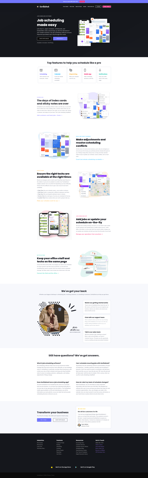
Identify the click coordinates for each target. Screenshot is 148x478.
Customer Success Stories (82, 446)
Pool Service (40, 444)
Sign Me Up (60, 38)
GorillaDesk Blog (80, 448)
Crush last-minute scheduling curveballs (89, 159)
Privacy (49, 475)
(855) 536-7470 (99, 442)
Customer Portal (60, 442)
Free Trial (107, 6)
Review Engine (60, 450)
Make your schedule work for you (47, 201)
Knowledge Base (80, 442)
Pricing (72, 6)
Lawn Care (39, 446)
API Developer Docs (100, 452)
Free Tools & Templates (81, 452)
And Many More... (41, 448)
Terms (52, 475)
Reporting (59, 452)
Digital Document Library (82, 454)
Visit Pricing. (50, 42)
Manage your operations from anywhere (88, 234)
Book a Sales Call (100, 448)
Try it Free (82, 1)
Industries (79, 6)
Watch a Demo (99, 444)
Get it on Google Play (87, 467)
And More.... (59, 454)
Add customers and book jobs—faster (49, 115)
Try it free (43, 420)
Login (98, 6)
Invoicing (59, 448)
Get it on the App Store (63, 467)
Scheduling (59, 446)
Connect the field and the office (47, 273)
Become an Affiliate (100, 450)
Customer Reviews (80, 444)
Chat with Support (100, 446)
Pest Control (40, 442)
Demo (84, 6)
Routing (58, 444)
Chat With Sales (44, 38)
